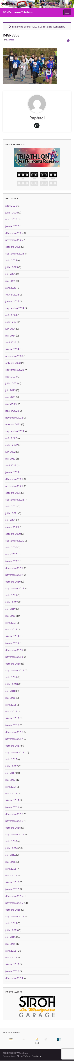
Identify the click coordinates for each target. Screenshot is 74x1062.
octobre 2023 (13, 362)
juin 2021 (10, 520)
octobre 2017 (13, 745)
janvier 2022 (12, 472)
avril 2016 (10, 868)
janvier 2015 (12, 971)
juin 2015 (10, 936)
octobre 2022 (13, 424)
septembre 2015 (14, 916)
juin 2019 (10, 608)
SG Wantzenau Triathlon (18, 12)
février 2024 (12, 349)
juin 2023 (10, 390)
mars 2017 (11, 793)
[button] (35, 1043)
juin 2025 (10, 274)
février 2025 (12, 294)
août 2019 (11, 595)
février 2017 (12, 800)
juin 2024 (10, 328)
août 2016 (11, 841)
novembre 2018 (14, 656)
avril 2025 (10, 287)
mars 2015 (11, 957)
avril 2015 (10, 950)
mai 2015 (10, 943)
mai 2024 (10, 335)
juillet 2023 (11, 383)
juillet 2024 (11, 321)
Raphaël (10, 39)
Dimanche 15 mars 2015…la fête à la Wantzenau (38, 26)
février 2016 (12, 882)
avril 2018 (10, 704)
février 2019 (12, 636)
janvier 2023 (12, 410)
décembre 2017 (14, 731)
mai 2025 (10, 280)
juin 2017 (10, 772)
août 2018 (11, 677)
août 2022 (11, 438)
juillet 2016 (11, 848)
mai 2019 (10, 615)
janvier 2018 (12, 725)
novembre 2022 (14, 417)
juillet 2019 (11, 602)
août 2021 (11, 506)
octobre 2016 (13, 827)
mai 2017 (10, 779)
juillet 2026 (11, 212)
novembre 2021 (14, 485)
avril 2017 (10, 786)
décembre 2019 (14, 567)
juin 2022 (10, 451)
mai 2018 (10, 697)
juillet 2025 (11, 267)
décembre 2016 (14, 813)
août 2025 (11, 260)
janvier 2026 (12, 226)
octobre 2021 (13, 492)
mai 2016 (10, 861)
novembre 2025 (14, 239)
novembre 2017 (14, 738)
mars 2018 (11, 711)
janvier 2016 (12, 889)
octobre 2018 (13, 663)
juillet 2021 (11, 513)
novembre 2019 (14, 574)
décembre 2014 (14, 977)
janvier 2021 (12, 526)
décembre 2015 (14, 895)
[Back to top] (65, 1040)
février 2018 (12, 718)
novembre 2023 (14, 356)
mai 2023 (10, 397)
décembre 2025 (14, 233)
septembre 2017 (14, 752)
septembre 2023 (14, 369)
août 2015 (11, 923)
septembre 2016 (14, 834)
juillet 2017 (11, 766)
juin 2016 (10, 854)
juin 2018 (10, 690)
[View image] (30, 65)
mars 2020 (11, 554)
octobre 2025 (13, 246)
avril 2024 (10, 342)
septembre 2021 (14, 499)
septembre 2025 (14, 253)
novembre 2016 (14, 820)
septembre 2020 (14, 540)
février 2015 (12, 964)
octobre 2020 (13, 533)
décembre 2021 (14, 479)
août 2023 (11, 376)
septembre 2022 (14, 431)
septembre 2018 (14, 670)
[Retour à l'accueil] (37, 4)
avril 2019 (10, 622)
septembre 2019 (14, 588)
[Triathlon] (37, 157)
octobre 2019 (13, 581)
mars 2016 (11, 875)
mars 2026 (11, 219)
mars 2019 (11, 629)
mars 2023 (11, 403)
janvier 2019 (12, 643)
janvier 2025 (12, 301)
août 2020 (11, 547)
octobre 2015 (13, 909)
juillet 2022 (11, 444)
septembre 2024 (14, 308)
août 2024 (11, 315)
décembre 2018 (14, 649)
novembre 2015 (14, 902)
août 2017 (11, 759)
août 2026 (11, 205)
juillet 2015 (11, 930)
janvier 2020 (12, 561)
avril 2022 (10, 465)
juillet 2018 (11, 684)
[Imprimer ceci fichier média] (68, 40)
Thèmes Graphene (32, 1056)
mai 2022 (10, 458)
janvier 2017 (12, 807)
